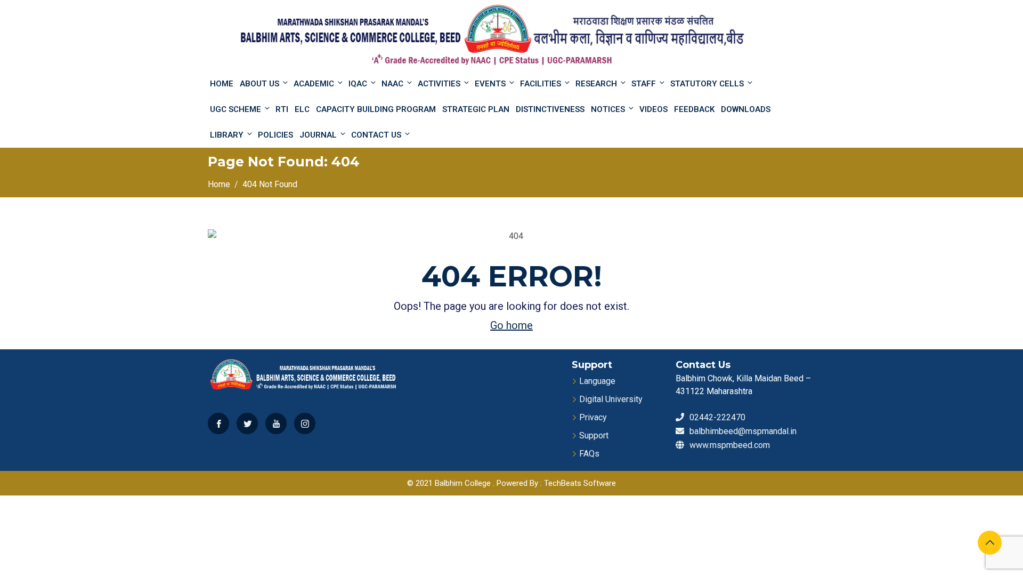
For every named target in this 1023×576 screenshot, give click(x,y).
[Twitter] (247, 423)
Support (593, 435)
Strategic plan (475, 109)
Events (490, 84)
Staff (643, 84)
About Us (259, 84)
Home (221, 84)
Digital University (611, 399)
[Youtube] (276, 423)
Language (597, 381)
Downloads (745, 109)
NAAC (392, 84)
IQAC (357, 84)
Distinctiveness (550, 109)
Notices (608, 109)
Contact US (376, 135)
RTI (281, 109)
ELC (302, 109)
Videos (653, 109)
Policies (275, 135)
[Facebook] (218, 423)
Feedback (694, 109)
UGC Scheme (235, 109)
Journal (318, 135)
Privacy (593, 417)
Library (226, 135)
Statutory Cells (707, 84)
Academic (314, 84)
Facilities (540, 84)
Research (596, 84)
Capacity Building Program (376, 109)
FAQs (589, 454)
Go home (511, 325)
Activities (439, 84)
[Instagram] (304, 423)
